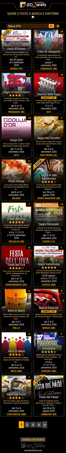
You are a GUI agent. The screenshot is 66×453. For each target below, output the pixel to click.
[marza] (57, 25)
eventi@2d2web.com (33, 450)
